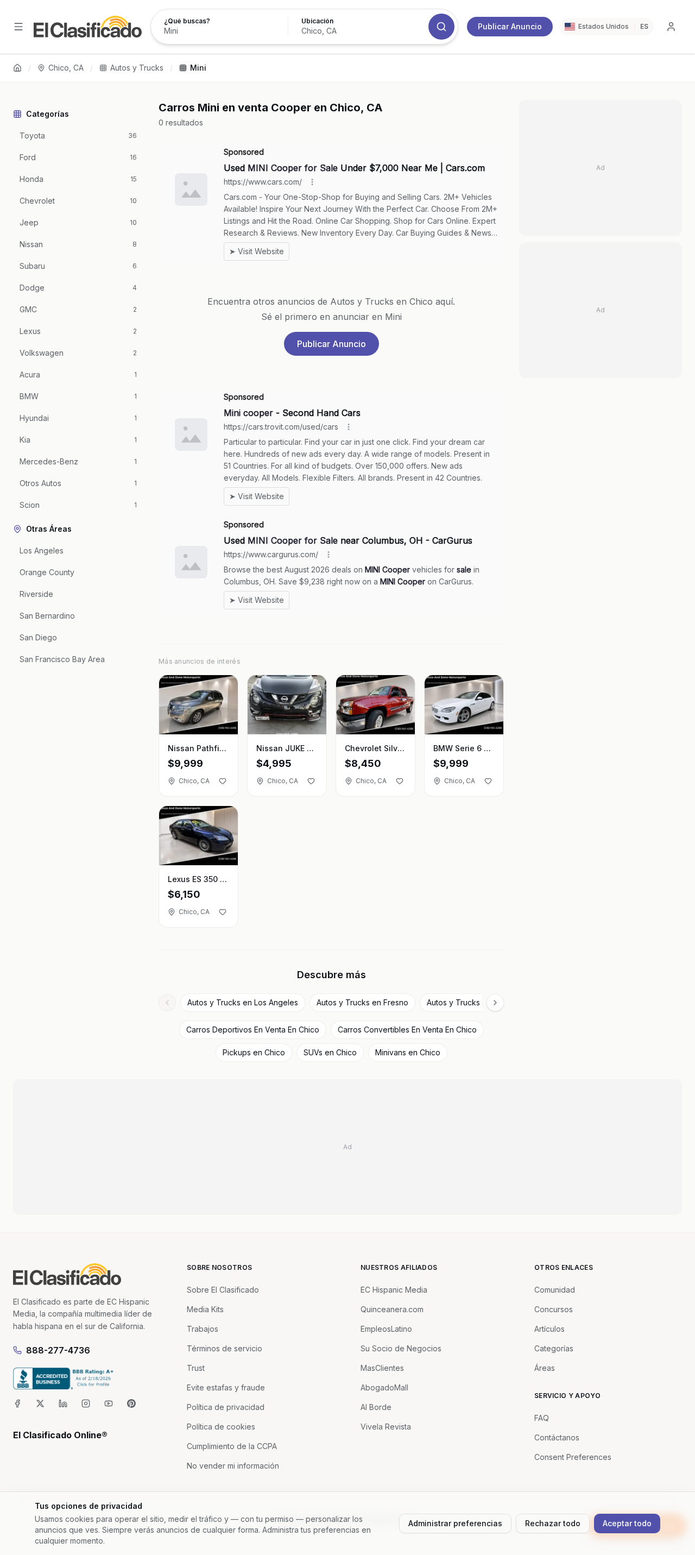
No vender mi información (233, 1465)
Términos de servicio (224, 1348)
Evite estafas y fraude (226, 1387)
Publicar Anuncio (510, 26)
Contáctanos (556, 1437)
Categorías (553, 1348)
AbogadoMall (384, 1387)
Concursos (553, 1309)
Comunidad (554, 1289)
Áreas (544, 1368)
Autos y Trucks (136, 67)
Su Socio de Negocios (401, 1348)
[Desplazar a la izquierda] (167, 1002)
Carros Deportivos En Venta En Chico (252, 1029)
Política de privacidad (225, 1407)
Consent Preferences (572, 1457)
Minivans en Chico (407, 1052)
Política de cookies (221, 1426)
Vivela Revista (386, 1426)
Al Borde (376, 1407)
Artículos (549, 1328)
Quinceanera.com (392, 1309)
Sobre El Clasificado (223, 1289)
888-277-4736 (58, 1350)
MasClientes (382, 1368)
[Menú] (18, 26)
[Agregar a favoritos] (222, 781)
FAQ (541, 1417)
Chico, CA (66, 67)
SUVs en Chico (330, 1052)
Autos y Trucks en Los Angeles (242, 1002)
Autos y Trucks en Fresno (362, 1002)
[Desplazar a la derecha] (495, 1002)
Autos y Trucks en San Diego (479, 1002)
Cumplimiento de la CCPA (232, 1446)
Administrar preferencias (455, 1523)
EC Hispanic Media (394, 1289)
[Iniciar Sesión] (671, 26)
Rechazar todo (552, 1523)
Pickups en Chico (254, 1052)
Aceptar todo (627, 1523)
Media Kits (205, 1309)
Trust (196, 1368)
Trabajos (202, 1328)
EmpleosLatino (386, 1328)
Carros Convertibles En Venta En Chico (407, 1029)
